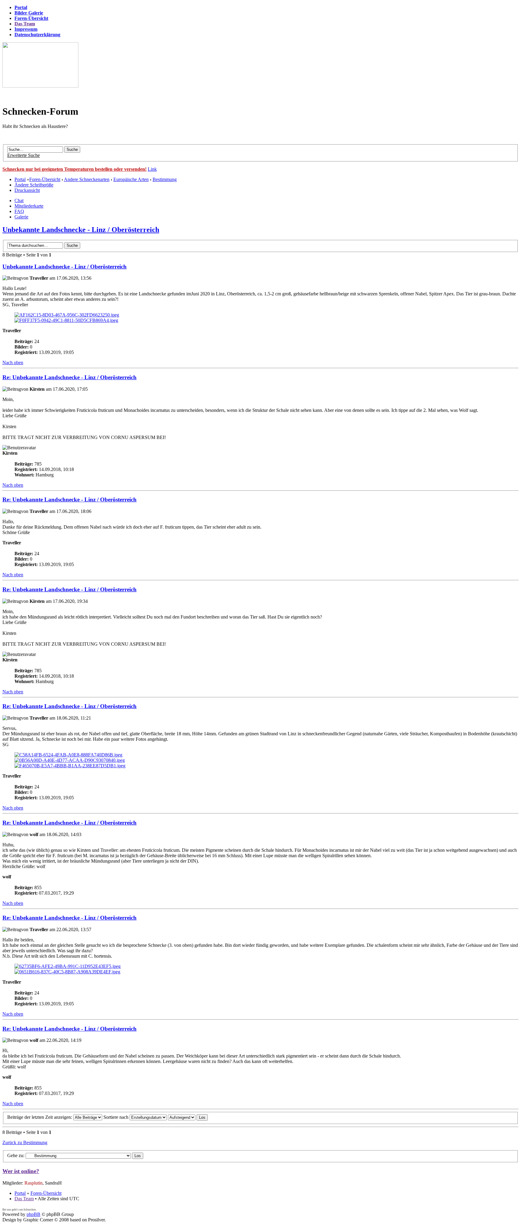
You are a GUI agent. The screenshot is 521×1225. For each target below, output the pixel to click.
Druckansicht (27, 190)
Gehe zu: (15, 1155)
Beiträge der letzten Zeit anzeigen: (40, 1117)
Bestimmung (165, 179)
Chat (19, 200)
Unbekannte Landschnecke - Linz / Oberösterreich (80, 230)
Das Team (24, 1198)
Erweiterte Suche (23, 155)
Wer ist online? (20, 1171)
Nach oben (12, 362)
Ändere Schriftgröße (33, 184)
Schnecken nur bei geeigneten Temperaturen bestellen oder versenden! (74, 169)
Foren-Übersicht (44, 179)
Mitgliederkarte (28, 205)
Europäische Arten (131, 179)
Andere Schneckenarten (86, 179)
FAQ (19, 211)
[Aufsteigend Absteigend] (188, 1117)
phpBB (33, 1214)
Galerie (21, 216)
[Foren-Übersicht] (40, 85)
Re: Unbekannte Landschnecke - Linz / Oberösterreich (69, 377)
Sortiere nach (116, 1117)
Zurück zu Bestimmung (24, 1142)
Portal (20, 179)
